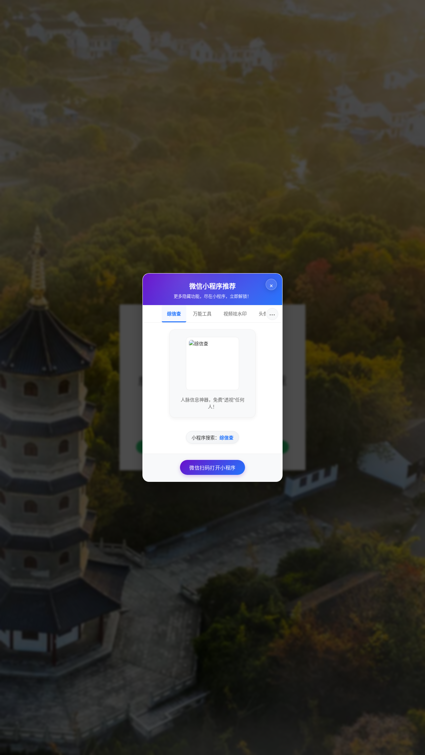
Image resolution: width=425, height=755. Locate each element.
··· (272, 314)
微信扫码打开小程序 (212, 467)
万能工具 (202, 313)
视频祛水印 (235, 313)
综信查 (174, 313)
